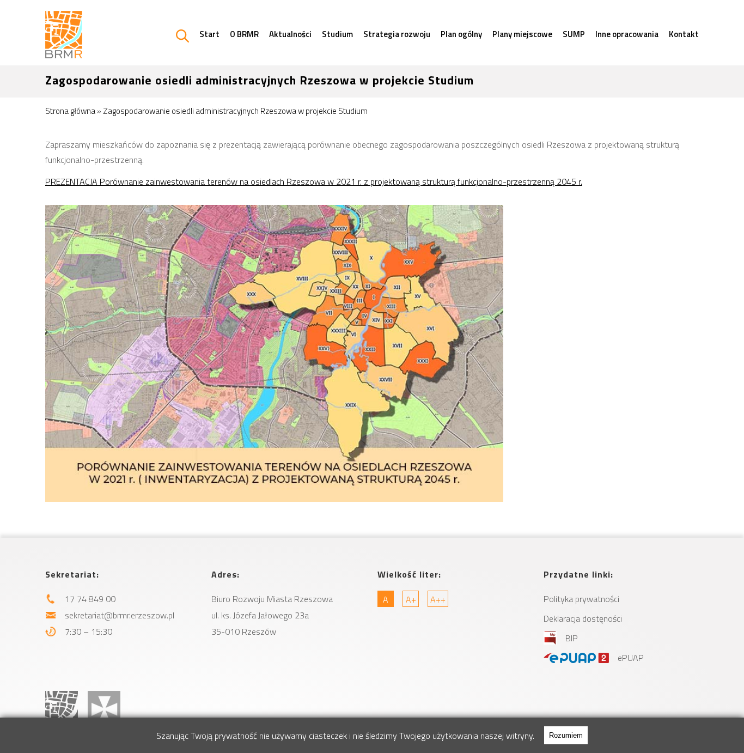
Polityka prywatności (581, 598)
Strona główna (70, 111)
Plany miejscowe (522, 34)
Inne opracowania (626, 34)
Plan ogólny (461, 34)
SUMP (574, 34)
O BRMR (244, 34)
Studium (337, 34)
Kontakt (684, 34)
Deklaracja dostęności (583, 618)
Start (209, 34)
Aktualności (290, 34)
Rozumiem (566, 735)
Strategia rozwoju (396, 34)
